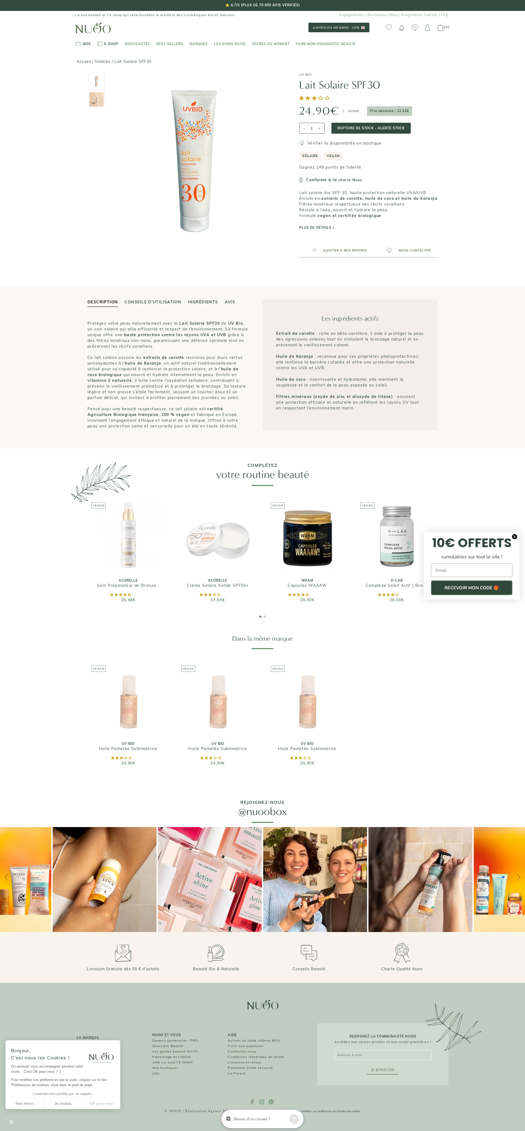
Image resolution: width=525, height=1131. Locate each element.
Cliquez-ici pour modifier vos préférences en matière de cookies (320, 1111)
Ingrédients (203, 302)
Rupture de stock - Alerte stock (371, 128)
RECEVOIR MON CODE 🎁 (472, 588)
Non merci (24, 1103)
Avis (230, 302)
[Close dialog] (514, 537)
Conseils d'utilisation (152, 302)
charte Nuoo (350, 180)
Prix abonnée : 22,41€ (389, 111)
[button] (315, 98)
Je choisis (62, 1103)
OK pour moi (101, 1103)
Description (103, 302)
